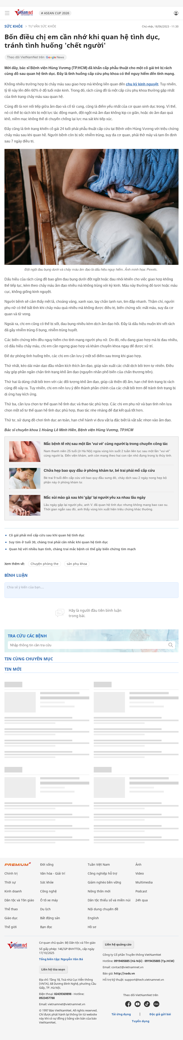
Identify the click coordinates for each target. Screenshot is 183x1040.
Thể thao (11, 909)
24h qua (141, 900)
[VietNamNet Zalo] (156, 1006)
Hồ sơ (92, 927)
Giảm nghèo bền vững (104, 882)
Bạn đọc (46, 927)
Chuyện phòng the (44, 564)
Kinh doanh (13, 891)
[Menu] (7, 13)
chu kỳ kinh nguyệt (142, 84)
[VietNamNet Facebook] (128, 1006)
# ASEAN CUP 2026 (55, 13)
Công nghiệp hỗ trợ (102, 873)
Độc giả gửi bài (160, 1014)
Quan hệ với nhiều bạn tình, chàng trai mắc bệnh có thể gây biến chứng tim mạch (72, 549)
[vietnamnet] (24, 16)
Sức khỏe (13, 26)
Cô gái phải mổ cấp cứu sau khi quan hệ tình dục (46, 535)
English (93, 918)
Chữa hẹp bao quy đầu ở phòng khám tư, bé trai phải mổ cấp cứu (99, 470)
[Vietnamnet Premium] (17, 866)
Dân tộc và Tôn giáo (19, 900)
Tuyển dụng (140, 1021)
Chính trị (11, 873)
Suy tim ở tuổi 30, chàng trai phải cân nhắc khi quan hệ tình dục (58, 542)
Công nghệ (48, 891)
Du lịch (45, 909)
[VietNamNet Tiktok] (147, 1006)
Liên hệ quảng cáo (118, 944)
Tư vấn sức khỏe (42, 26)
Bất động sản (50, 918)
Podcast (141, 891)
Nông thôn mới (99, 891)
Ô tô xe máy (49, 900)
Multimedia (144, 882)
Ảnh (138, 864)
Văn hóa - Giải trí (52, 873)
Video (139, 873)
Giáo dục (11, 918)
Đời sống (47, 864)
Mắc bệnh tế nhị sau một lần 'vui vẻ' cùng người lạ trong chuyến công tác (106, 444)
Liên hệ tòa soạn (53, 969)
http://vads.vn (124, 973)
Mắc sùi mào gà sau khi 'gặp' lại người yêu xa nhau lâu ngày (95, 497)
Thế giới (10, 927)
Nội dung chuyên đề (103, 909)
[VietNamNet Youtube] (138, 1006)
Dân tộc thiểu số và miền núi (109, 900)
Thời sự (10, 882)
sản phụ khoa (77, 564)
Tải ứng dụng (121, 1014)
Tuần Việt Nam (99, 864)
